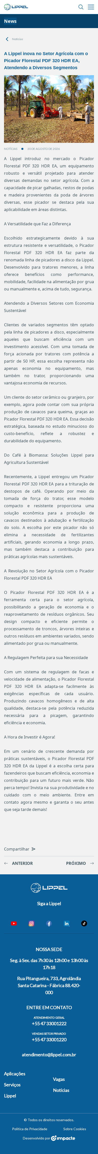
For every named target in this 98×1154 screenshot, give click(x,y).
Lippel (10, 1095)
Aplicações (14, 1073)
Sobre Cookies (74, 1129)
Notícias (17, 39)
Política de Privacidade (29, 1129)
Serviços (12, 1084)
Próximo (76, 863)
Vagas (59, 1079)
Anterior (22, 863)
